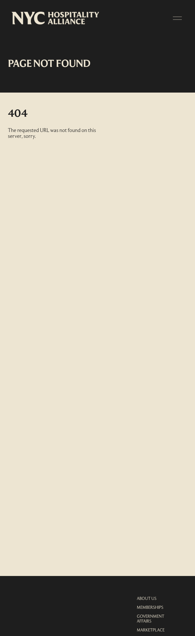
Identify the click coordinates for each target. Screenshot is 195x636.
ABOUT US (146, 599)
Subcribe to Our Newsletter (43, 596)
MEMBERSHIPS (150, 608)
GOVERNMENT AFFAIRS (150, 619)
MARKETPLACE (151, 630)
